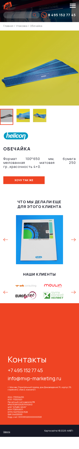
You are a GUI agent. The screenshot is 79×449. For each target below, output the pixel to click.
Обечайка (36, 26)
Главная (8, 26)
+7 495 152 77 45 (25, 371)
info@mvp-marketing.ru (34, 379)
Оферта (6, 431)
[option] (23, 117)
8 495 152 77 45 (62, 15)
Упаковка (21, 26)
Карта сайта (50, 430)
